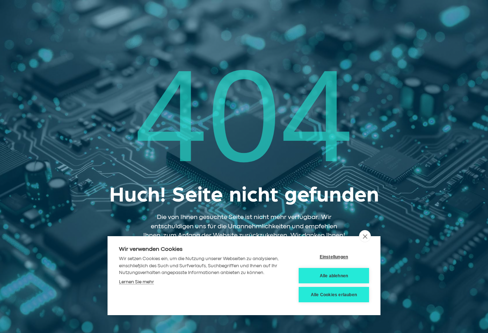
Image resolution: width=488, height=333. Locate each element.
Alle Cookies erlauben (334, 294)
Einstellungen (334, 256)
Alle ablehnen (334, 275)
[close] (365, 236)
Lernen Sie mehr (136, 282)
